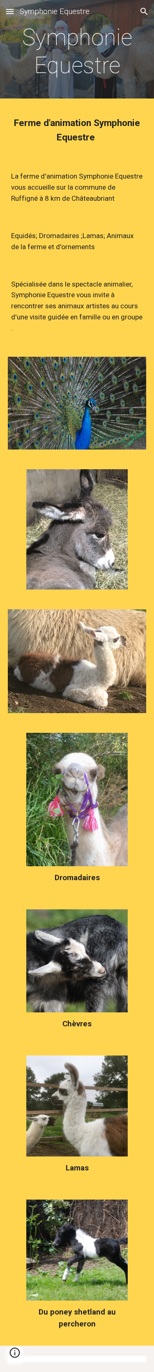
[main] (77, 51)
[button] (10, 11)
